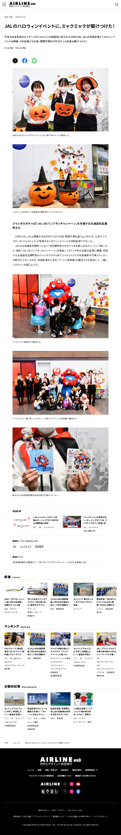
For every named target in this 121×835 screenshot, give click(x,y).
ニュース (30, 770)
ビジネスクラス (56, 662)
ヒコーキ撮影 (32, 722)
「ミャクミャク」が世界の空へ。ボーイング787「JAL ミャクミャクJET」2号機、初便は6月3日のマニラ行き (95, 520)
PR (81, 658)
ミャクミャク (49, 527)
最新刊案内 (77, 770)
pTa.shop (72, 810)
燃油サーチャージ (34, 612)
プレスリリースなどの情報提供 (41, 775)
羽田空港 (39, 546)
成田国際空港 (33, 725)
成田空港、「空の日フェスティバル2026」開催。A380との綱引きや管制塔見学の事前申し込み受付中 (106, 602)
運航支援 (100, 675)
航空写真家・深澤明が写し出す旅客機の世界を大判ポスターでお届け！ (60, 711)
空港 (89, 722)
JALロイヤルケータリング (14, 665)
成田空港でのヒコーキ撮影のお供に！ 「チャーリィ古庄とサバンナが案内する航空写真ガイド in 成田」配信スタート (37, 711)
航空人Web (43, 810)
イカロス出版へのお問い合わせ (79, 816)
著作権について (58, 816)
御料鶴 (7, 669)
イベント (100, 609)
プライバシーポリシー (42, 816)
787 (34, 527)
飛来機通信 (90, 770)
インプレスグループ (100, 816)
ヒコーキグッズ (79, 722)
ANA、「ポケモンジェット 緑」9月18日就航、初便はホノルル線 (14, 602)
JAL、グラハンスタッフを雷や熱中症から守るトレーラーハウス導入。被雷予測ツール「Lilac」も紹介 (106, 651)
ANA (6, 609)
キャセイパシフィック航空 (60, 658)
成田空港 (109, 609)
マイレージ (31, 609)
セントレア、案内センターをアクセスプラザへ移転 (83, 602)
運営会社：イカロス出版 (22, 816)
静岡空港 (60, 609)
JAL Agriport (15, 658)
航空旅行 (31, 616)
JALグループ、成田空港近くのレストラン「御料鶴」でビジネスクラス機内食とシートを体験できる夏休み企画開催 (14, 651)
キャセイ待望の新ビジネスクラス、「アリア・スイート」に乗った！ (60, 651)
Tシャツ (82, 718)
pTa (75, 718)
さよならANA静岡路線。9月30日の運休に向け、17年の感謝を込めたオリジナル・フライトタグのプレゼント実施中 (60, 602)
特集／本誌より (51, 770)
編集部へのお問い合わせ (85, 775)
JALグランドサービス (105, 662)
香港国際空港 (56, 675)
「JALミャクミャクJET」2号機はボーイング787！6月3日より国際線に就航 (45, 520)
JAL (40, 527)
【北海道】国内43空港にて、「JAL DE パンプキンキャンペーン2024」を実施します (50, 562)
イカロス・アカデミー (57, 810)
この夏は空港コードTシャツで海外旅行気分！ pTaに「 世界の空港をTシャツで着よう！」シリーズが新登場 (83, 711)
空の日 (99, 612)
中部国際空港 (79, 665)
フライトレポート (57, 665)
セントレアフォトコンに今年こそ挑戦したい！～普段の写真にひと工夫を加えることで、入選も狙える (83, 651)
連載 (39, 770)
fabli (52, 718)
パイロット (101, 672)
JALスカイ (8, 662)
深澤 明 (60, 718)
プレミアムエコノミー (58, 669)
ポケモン (13, 609)
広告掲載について (64, 775)
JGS (98, 665)
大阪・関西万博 (89, 531)
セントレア (77, 609)
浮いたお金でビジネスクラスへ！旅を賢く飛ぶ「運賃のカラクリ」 (37, 602)
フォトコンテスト (79, 662)
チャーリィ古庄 (40, 718)
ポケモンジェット (11, 612)
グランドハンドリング (105, 669)
